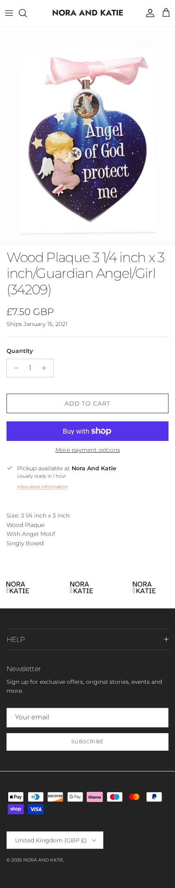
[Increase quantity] (46, 368)
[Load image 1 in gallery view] (87, 135)
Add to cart (87, 403)
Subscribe (87, 741)
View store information (42, 486)
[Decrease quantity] (14, 368)
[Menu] (9, 13)
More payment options (87, 450)
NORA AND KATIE (43, 860)
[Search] (27, 13)
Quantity (20, 351)
